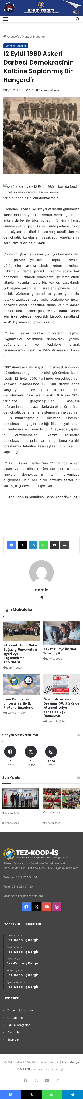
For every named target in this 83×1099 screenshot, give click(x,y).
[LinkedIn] (33, 545)
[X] (22, 545)
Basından (13, 1039)
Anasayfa (12, 36)
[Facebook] (11, 545)
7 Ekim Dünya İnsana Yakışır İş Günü (59, 651)
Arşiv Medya (70, 1062)
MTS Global (28, 1069)
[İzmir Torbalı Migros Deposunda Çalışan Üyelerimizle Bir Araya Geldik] (61, 798)
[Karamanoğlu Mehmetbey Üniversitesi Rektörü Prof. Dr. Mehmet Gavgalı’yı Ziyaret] (20, 798)
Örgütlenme (15, 1017)
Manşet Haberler (33, 36)
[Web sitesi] (41, 597)
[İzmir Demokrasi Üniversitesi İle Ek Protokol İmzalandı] (21, 684)
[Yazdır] (64, 545)
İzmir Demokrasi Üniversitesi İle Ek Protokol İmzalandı (18, 703)
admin (41, 590)
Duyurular (14, 1032)
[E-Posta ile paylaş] (54, 545)
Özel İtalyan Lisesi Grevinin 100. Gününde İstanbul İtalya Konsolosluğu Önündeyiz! (61, 707)
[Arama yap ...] (77, 21)
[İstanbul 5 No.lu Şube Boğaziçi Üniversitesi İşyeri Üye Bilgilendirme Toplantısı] (21, 631)
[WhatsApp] (43, 545)
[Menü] (5, 21)
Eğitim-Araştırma (18, 1025)
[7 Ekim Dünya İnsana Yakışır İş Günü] (61, 633)
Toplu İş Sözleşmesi (20, 1010)
